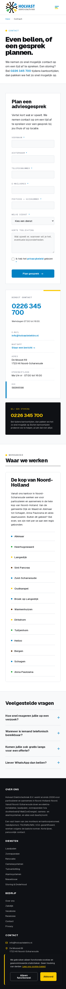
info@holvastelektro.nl (25, 335)
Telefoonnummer (22, 168)
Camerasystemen (14, 864)
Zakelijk (9, 905)
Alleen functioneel (24, 976)
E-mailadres (20, 184)
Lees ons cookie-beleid (34, 966)
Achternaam (19, 153)
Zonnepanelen (12, 853)
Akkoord (48, 976)
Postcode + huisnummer (26, 199)
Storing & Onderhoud (16, 884)
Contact (9, 921)
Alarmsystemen (13, 874)
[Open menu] (57, 7)
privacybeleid (35, 258)
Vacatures (10, 911)
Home (7, 19)
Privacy (9, 926)
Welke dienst (21, 214)
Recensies (10, 916)
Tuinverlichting (12, 869)
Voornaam (18, 137)
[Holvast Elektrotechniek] (20, 7)
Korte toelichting (23, 230)
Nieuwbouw (11, 879)
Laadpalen (10, 848)
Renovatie (10, 858)
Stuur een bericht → (23, 347)
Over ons (10, 900)
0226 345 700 (20, 71)
